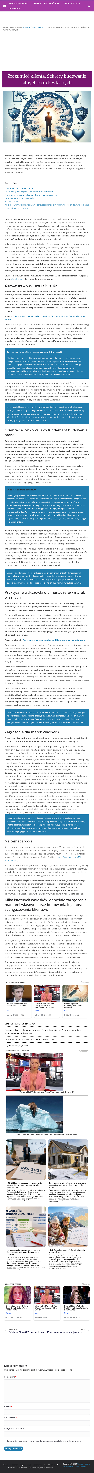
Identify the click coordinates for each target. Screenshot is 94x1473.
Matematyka (37, 1465)
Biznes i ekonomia (22, 1030)
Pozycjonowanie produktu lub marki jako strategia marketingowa (54, 640)
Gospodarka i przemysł (59, 1030)
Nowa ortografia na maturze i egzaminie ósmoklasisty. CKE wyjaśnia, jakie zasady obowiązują (23, 1252)
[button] (79, 3)
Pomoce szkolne (70, 3)
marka (29, 1039)
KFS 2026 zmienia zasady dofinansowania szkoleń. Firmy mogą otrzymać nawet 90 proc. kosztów (24, 1185)
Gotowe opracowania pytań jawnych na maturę (36, 1468)
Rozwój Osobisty (24, 1033)
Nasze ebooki (13, 1468)
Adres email (10, 1417)
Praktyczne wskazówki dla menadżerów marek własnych (31, 195)
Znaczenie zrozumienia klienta (19, 188)
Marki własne (12, 358)
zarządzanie (48, 1039)
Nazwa (8, 1406)
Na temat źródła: (12, 201)
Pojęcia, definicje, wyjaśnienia (45, 3)
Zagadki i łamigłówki (51, 1465)
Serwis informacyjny (18, 3)
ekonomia (20, 1039)
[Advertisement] (47, 48)
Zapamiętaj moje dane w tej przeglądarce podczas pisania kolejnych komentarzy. (44, 1441)
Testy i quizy (14, 9)
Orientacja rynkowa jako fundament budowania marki (29, 192)
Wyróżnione (24, 1046)
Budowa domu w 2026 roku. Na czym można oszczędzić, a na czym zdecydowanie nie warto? (67, 1185)
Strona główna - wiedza (33, 27)
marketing (37, 1039)
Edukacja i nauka (40, 1030)
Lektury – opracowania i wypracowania (17, 1465)
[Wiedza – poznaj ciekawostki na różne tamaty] (4, 6)
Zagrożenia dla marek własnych (19, 198)
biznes (12, 1039)
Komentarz (10, 1377)
